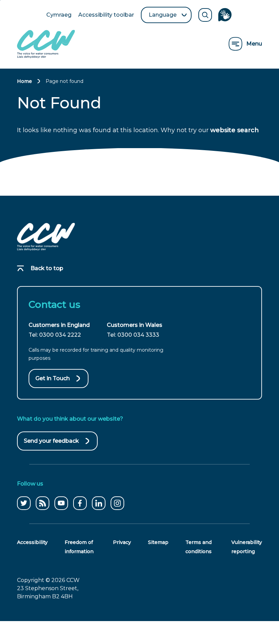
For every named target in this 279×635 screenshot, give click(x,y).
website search (234, 130)
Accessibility (32, 542)
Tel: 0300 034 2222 (55, 335)
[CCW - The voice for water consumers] (46, 44)
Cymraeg (58, 15)
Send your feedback (51, 444)
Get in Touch (52, 378)
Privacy (122, 542)
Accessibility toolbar (106, 15)
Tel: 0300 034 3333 (133, 335)
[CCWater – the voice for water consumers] (46, 237)
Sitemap (158, 542)
